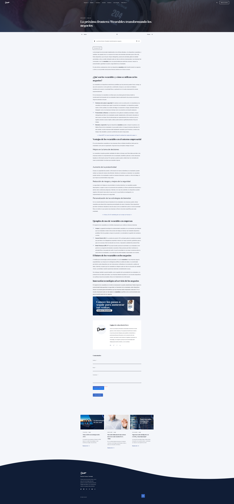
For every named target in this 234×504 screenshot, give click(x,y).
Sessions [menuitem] (104, 2)
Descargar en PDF (97, 48)
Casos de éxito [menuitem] (116, 2)
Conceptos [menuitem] (98, 2)
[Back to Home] (7, 3)
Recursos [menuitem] (109, 2)
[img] (136, 41)
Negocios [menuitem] (86, 2)
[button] (94, 41)
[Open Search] (217, 2)
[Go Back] (117, 35)
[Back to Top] (143, 496)
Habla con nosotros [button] (224, 2)
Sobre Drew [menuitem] (123, 2)
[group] (117, 41)
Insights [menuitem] (91, 2)
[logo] (83, 473)
